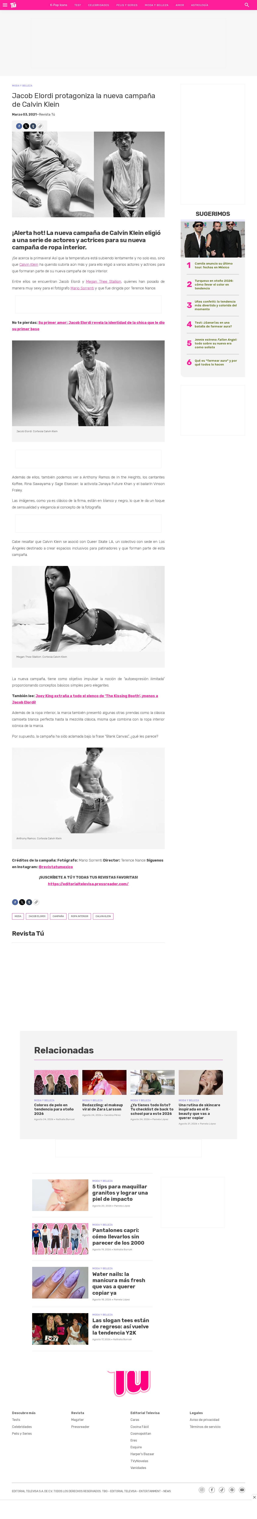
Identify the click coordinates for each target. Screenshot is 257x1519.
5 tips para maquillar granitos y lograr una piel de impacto (120, 1193)
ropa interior (79, 916)
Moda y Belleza (156, 5)
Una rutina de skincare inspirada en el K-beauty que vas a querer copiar (199, 1111)
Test (77, 5)
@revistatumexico (56, 867)
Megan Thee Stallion (103, 281)
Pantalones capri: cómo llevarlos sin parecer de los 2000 (118, 1236)
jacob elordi (37, 916)
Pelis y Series (127, 5)
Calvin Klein (28, 264)
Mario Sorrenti (82, 288)
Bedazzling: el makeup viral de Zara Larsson (102, 1107)
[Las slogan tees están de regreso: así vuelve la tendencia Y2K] (60, 1329)
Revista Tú (47, 114)
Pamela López (160, 1119)
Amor (180, 5)
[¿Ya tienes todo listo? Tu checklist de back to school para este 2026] (153, 1082)
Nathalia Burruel (65, 1119)
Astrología (199, 5)
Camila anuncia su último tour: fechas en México (214, 265)
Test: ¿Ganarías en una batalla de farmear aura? (213, 324)
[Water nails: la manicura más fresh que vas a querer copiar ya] (60, 1283)
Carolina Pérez (112, 1115)
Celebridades (98, 5)
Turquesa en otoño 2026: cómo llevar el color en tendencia (214, 284)
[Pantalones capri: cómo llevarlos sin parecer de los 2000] (60, 1239)
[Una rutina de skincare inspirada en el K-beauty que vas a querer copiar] (201, 1082)
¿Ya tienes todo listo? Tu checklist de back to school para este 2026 (152, 1109)
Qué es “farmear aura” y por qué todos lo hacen (216, 362)
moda (18, 916)
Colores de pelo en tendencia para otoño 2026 (54, 1109)
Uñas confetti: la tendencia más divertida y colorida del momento (216, 305)
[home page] (13, 5)
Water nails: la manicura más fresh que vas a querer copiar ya (118, 1283)
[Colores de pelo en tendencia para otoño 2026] (56, 1082)
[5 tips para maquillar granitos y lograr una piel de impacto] (60, 1195)
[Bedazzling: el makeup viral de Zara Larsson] (104, 1082)
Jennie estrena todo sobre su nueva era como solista (216, 343)
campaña (58, 916)
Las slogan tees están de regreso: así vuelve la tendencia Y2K (120, 1326)
